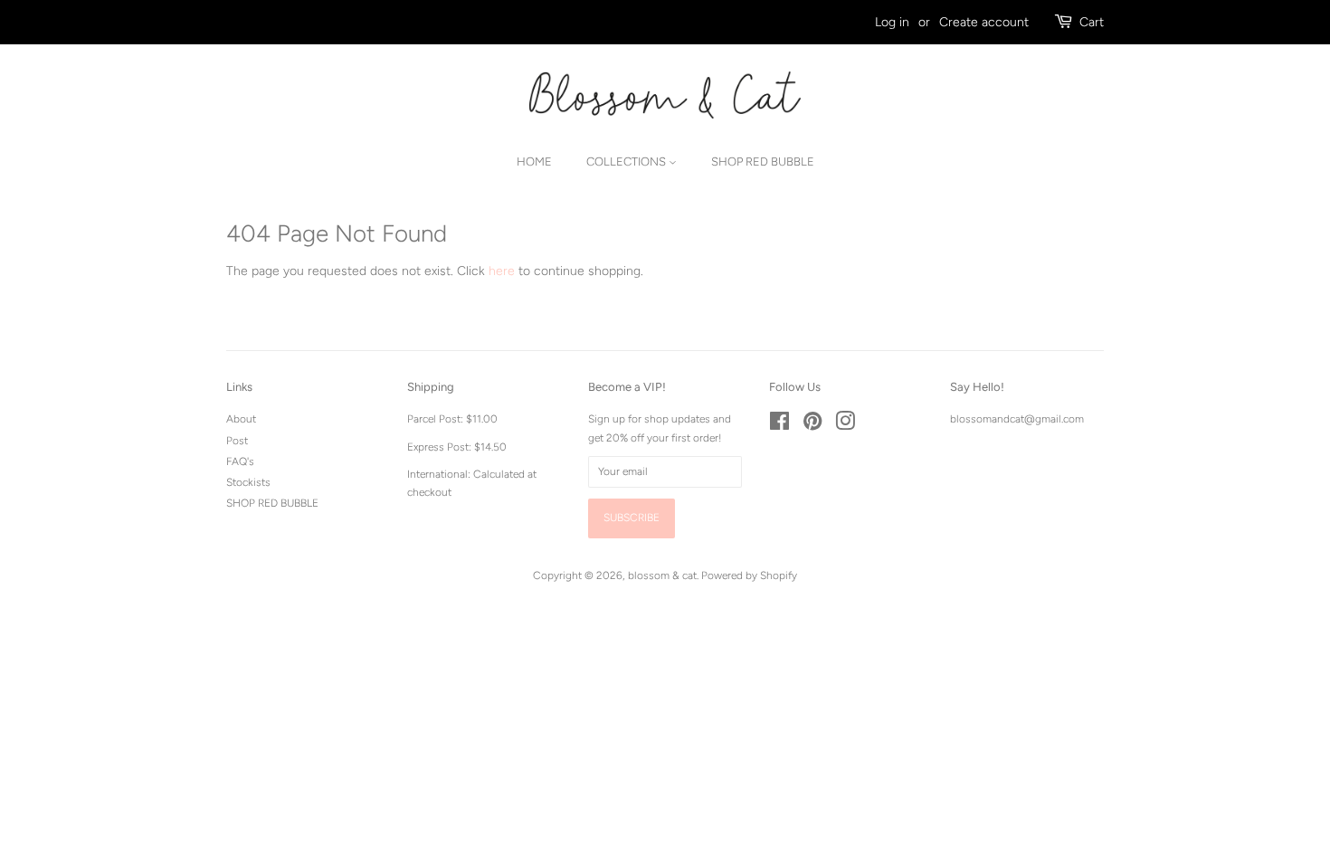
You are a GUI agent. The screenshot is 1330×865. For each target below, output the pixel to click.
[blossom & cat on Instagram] (845, 425)
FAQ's (240, 461)
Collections (627, 161)
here (502, 271)
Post (237, 440)
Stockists (248, 482)
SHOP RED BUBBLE (272, 503)
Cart (1091, 22)
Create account (984, 22)
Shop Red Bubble (762, 161)
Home (534, 161)
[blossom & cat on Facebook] (779, 425)
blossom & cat (662, 575)
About (241, 419)
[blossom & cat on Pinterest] (812, 425)
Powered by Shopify (749, 575)
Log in (892, 22)
